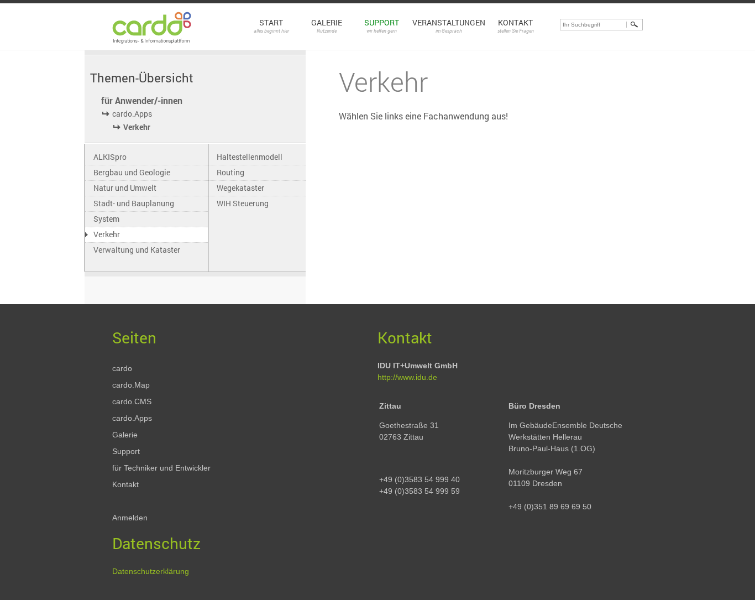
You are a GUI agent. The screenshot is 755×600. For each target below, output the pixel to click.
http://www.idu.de (407, 377)
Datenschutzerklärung (150, 571)
